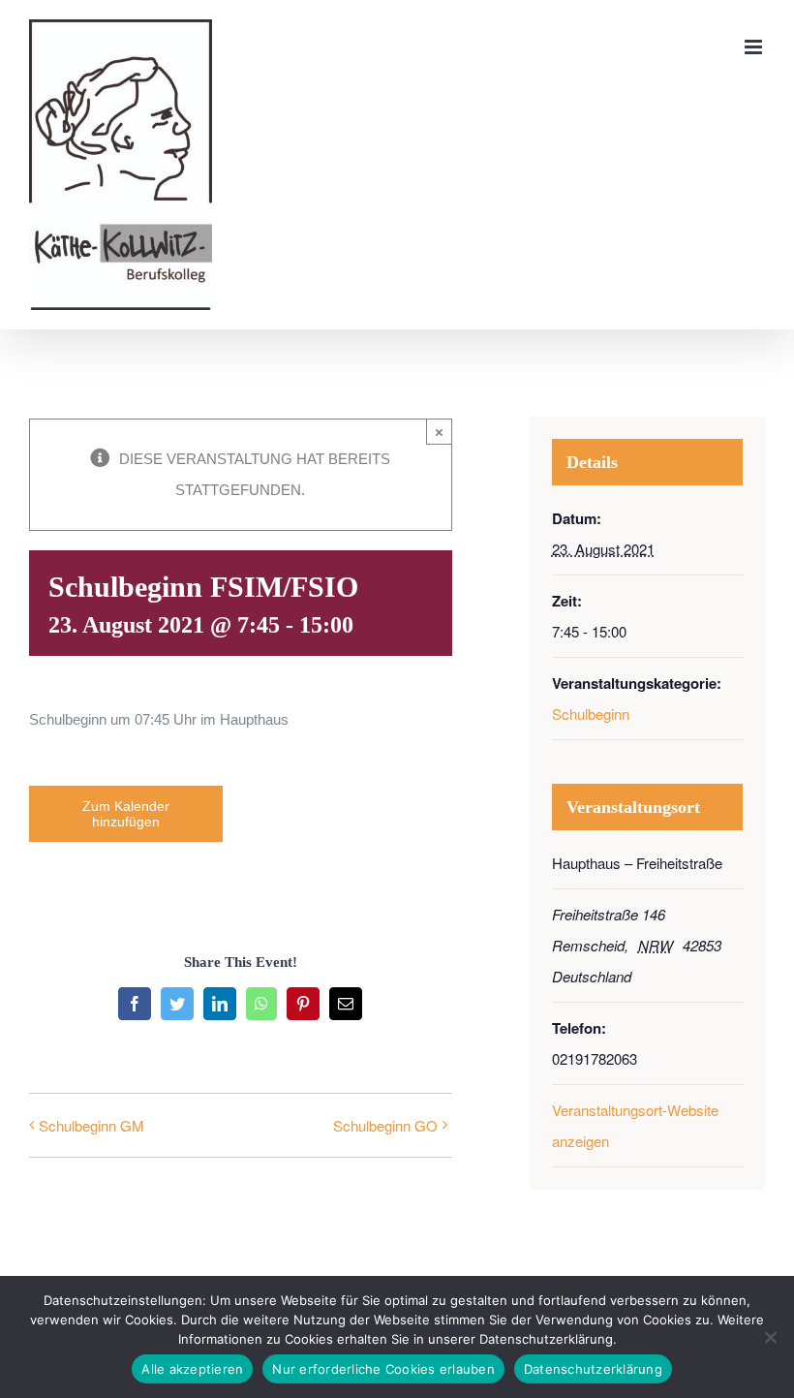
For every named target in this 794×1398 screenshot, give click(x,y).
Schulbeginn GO (385, 1125)
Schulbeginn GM (91, 1125)
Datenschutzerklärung (593, 1369)
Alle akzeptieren (192, 1369)
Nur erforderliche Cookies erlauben (383, 1369)
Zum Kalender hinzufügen (125, 813)
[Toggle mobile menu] (755, 47)
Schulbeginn (590, 713)
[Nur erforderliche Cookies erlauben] (769, 1337)
